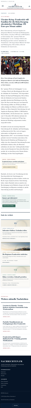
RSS (2, 387)
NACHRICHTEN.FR (11, 361)
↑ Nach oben (15, 405)
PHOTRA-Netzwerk (4, 393)
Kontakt (2, 375)
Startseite (4, 13)
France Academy (4, 383)
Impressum (3, 371)
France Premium (4, 381)
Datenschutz (3, 373)
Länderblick (3, 385)
